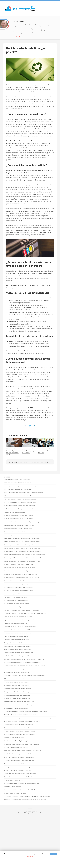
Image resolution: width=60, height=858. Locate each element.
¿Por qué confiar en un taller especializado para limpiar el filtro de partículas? (22, 551)
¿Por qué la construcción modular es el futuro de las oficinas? (19, 564)
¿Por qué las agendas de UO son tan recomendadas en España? (19, 567)
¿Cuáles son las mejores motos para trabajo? (15, 512)
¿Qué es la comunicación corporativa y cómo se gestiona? (18, 584)
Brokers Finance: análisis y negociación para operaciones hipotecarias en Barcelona (24, 665)
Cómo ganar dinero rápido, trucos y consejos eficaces (17, 672)
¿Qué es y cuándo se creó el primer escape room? (16, 600)
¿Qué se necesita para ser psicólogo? (13, 607)
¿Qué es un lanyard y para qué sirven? (13, 593)
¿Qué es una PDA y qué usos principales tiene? (15, 597)
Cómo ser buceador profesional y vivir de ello (15, 793)
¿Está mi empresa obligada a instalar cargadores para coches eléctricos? (22, 538)
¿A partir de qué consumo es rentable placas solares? (17, 479)
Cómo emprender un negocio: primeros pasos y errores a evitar (19, 669)
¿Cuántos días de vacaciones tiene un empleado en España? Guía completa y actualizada (26, 522)
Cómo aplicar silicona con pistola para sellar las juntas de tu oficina (20, 714)
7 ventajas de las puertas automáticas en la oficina (16, 639)
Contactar (20, 813)
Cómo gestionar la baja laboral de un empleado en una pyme (19, 760)
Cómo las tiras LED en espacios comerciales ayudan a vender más (20, 773)
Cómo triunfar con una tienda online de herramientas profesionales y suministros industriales (27, 796)
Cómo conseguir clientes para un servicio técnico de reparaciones (20, 727)
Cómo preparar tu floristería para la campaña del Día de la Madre (20, 790)
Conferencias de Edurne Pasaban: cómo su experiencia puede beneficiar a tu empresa (25, 799)
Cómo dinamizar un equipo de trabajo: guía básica (16, 747)
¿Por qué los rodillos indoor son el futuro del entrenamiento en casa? (21, 574)
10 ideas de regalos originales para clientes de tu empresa (18, 616)
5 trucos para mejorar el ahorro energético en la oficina (17, 633)
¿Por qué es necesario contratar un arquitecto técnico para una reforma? (22, 561)
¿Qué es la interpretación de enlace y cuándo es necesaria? (18, 587)
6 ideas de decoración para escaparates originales (16, 636)
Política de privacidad (36, 813)
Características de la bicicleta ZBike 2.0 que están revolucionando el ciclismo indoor (24, 675)
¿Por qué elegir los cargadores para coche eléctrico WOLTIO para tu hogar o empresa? (25, 554)
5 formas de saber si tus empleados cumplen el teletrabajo (18, 629)
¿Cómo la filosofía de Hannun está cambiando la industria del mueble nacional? (23, 492)
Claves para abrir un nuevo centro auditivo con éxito (16, 685)
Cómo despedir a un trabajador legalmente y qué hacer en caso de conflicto (22, 741)
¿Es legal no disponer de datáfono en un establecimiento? (18, 528)
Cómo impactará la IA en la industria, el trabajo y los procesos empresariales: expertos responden (28, 767)
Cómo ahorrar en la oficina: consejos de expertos (16, 708)
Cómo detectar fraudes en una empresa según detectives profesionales (21, 744)
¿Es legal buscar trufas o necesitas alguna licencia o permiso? (19, 525)
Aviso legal (27, 813)
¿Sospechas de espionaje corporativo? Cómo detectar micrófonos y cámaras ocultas (25, 613)
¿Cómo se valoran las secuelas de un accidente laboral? (17, 495)
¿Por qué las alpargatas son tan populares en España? (17, 571)
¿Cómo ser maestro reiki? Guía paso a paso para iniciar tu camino (20, 499)
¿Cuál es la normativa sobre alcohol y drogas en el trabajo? (28, 451)
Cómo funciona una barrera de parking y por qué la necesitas (19, 757)
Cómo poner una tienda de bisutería (12, 786)
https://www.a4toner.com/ (17, 377)
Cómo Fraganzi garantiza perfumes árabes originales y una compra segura (22, 750)
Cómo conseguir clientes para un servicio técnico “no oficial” (18, 724)
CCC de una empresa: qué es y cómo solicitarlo (15, 678)
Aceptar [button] (53, 853)
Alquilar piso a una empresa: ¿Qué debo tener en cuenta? (18, 649)
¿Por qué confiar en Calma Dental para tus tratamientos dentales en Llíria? (22, 548)
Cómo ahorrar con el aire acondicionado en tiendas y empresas (19, 705)
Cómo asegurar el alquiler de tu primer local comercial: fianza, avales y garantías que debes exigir (28, 718)
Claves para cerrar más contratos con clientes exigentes (17, 692)
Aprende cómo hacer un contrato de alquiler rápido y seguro (18, 652)
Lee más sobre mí (17, 37)
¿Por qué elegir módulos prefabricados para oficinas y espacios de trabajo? (22, 558)
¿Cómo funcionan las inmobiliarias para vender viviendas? (18, 489)
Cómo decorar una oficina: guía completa (14, 737)
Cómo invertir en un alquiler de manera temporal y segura (18, 770)
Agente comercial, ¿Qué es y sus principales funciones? (44, 451)
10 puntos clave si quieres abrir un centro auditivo (16, 623)
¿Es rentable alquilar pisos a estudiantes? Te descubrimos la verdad (20, 535)
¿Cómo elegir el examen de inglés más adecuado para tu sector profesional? (22, 486)
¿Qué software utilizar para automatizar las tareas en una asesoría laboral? (22, 610)
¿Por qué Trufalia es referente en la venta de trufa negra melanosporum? (22, 580)
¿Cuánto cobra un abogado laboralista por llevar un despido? (19, 515)
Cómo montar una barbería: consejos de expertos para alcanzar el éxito (21, 783)
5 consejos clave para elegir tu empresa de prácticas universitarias (20, 626)
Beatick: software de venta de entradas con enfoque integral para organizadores (24, 659)
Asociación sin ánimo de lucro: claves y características (17, 656)
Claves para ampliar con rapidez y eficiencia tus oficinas (17, 688)
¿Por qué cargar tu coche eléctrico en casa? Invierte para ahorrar (20, 544)
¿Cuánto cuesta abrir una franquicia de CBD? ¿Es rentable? (18, 518)
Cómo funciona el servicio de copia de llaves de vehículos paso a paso (21, 754)
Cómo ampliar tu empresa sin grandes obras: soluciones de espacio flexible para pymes (25, 711)
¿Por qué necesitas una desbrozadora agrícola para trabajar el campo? (21, 577)
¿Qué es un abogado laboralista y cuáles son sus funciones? (18, 590)
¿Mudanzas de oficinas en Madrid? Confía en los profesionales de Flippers (22, 541)
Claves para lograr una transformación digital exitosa (17, 695)
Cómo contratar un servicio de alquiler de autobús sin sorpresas (19, 734)
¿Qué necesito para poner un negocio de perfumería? (17, 603)
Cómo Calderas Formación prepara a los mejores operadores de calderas (22, 721)
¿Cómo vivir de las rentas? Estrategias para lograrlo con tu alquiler (20, 502)
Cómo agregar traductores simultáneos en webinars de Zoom (19, 701)
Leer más (30, 856)
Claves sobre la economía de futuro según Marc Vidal (17, 698)
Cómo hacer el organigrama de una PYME (14, 763)
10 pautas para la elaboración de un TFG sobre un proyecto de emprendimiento (23, 620)
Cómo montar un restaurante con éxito (13, 780)
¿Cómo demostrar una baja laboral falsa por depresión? (17, 482)
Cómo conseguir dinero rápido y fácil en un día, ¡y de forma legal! (19, 731)
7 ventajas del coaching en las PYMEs (13, 643)
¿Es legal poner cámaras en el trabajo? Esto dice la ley (17, 531)
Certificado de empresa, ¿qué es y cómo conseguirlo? (17, 682)
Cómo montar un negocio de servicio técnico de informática (18, 776)
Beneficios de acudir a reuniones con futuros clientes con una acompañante (22, 662)
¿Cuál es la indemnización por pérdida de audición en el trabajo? (19, 505)
